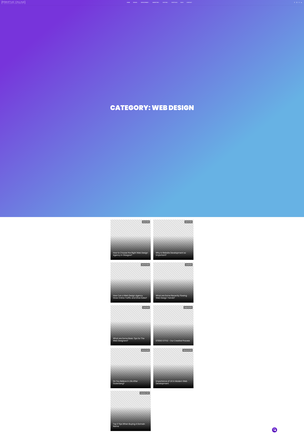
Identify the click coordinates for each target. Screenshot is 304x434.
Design (135, 2)
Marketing (156, 2)
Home (128, 2)
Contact (189, 2)
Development (145, 2)
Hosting (165, 2)
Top (300, 430)
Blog (182, 2)
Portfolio (174, 2)
